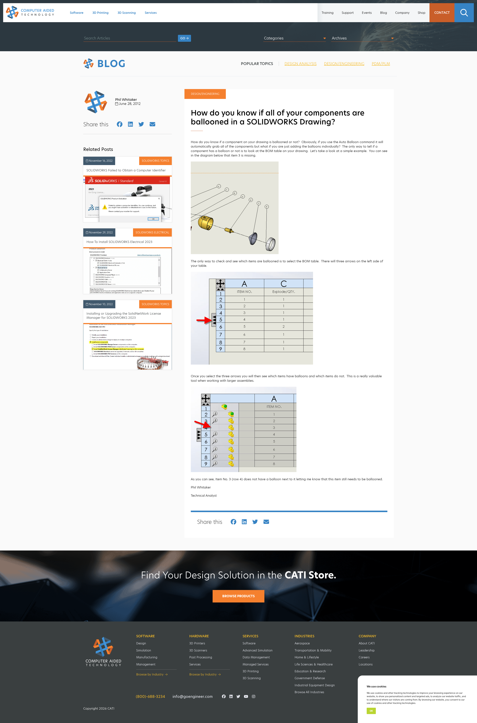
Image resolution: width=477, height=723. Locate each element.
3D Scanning (127, 13)
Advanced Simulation (258, 650)
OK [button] (371, 710)
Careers (364, 657)
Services (151, 13)
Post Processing (200, 657)
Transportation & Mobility (313, 650)
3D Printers (197, 643)
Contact (442, 12)
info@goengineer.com (193, 696)
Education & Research (310, 671)
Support (348, 12)
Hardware (199, 636)
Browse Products (238, 596)
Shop (421, 12)
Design (141, 643)
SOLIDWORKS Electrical (152, 232)
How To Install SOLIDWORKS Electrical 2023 (119, 242)
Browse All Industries (309, 692)
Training (328, 12)
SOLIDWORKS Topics (155, 161)
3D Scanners (198, 650)
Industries (304, 636)
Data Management (256, 657)
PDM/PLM (381, 63)
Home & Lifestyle (307, 657)
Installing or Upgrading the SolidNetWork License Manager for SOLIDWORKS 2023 (123, 315)
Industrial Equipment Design (315, 685)
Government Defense (310, 678)
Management (145, 664)
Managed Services (256, 664)
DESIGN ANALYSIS (301, 63)
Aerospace (302, 643)
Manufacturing (146, 657)
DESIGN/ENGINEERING (344, 63)
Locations (366, 664)
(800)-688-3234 (150, 696)
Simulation (143, 650)
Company (402, 12)
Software (76, 13)
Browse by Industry (149, 674)
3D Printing (100, 13)
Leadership (367, 650)
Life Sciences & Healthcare (314, 664)
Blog (383, 12)
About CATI (367, 643)
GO (183, 38)
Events (367, 12)
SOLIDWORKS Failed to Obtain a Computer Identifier (126, 170)
